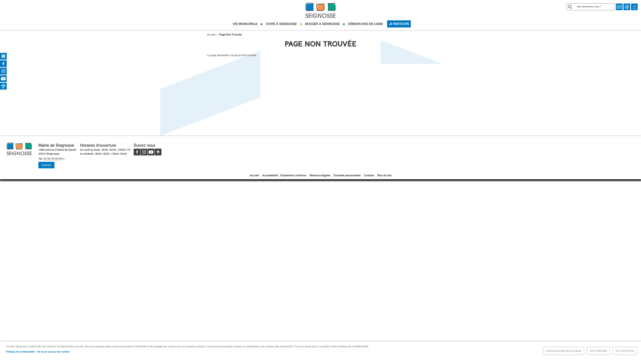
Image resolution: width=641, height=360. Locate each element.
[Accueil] (320, 10)
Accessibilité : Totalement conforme (284, 175)
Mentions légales (319, 175)
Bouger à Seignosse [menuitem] (322, 24)
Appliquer (570, 7)
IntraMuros (158, 152)
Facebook (137, 152)
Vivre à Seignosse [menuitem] (281, 24)
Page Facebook (3, 63)
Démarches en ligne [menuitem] (365, 24)
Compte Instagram (3, 71)
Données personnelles (347, 175)
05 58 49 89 (52, 158)
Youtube (151, 152)
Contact (626, 7)
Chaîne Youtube (3, 78)
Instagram (144, 152)
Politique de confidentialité (20, 351)
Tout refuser (598, 350)
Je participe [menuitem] (399, 24)
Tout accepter (624, 350)
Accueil (211, 34)
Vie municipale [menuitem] (245, 24)
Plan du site (384, 175)
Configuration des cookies (563, 350)
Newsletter (619, 7)
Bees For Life (3, 86)
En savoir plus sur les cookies (53, 351)
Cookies (369, 175)
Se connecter (634, 7)
